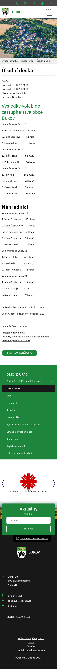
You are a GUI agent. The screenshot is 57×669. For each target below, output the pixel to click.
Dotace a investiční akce (19, 431)
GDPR (31, 642)
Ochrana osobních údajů (19, 453)
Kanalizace (12, 438)
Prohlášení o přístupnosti (31, 638)
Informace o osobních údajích (34, 538)
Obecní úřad (27, 60)
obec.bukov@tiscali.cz (19, 600)
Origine (31, 657)
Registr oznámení (15, 446)
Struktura (11, 410)
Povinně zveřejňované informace (23, 381)
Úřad (9, 395)
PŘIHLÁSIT (28, 528)
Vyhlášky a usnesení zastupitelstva (24, 424)
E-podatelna (12, 402)
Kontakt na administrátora (31, 650)
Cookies (31, 646)
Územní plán (12, 417)
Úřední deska (43, 60)
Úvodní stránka (10, 60)
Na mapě (12, 584)
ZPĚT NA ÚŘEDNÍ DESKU (20, 352)
